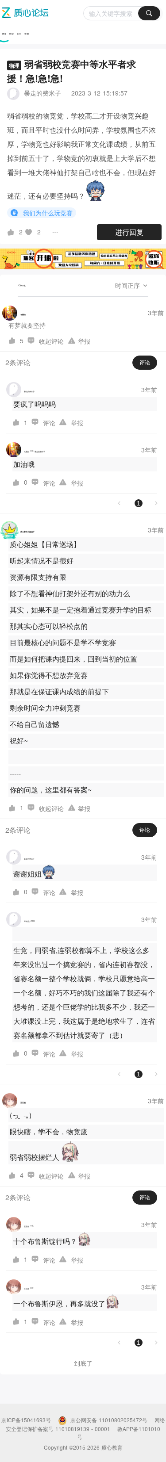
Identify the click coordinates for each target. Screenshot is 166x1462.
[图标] (15, 212)
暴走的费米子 (42, 92)
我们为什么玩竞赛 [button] (48, 212)
